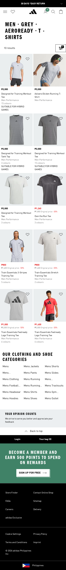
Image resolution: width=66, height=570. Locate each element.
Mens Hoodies (10, 398)
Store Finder (11, 493)
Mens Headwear (12, 392)
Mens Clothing (11, 379)
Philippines (38, 565)
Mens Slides (51, 373)
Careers (9, 509)
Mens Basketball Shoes (9, 373)
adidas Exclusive (13, 518)
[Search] (53, 12)
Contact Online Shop (43, 493)
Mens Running (32, 379)
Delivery (37, 509)
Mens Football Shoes (10, 386)
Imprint (37, 542)
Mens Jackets (31, 366)
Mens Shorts (52, 366)
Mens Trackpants (51, 379)
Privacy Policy (40, 534)
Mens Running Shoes (32, 386)
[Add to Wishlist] (27, 59)
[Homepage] (33, 13)
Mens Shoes (30, 398)
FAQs (8, 501)
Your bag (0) (45, 439)
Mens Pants (30, 373)
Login (17, 439)
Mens (6, 366)
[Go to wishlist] (13, 12)
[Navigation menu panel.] (5, 12)
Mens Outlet (51, 398)
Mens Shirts (30, 392)
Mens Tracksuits (54, 385)
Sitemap (37, 501)
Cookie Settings (13, 534)
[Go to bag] (61, 12)
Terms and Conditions (16, 542)
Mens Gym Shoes (51, 392)
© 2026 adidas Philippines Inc (18, 552)
